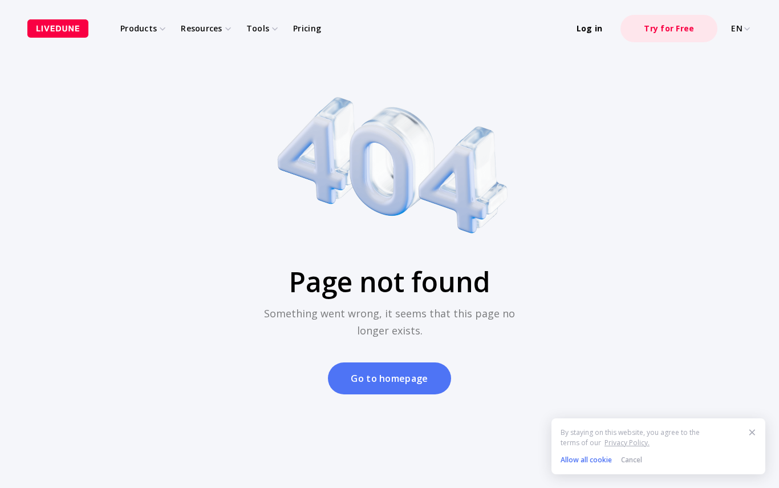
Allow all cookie (586, 460)
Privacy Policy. (627, 442)
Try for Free (669, 28)
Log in (590, 28)
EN (737, 28)
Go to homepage (389, 378)
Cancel (631, 460)
